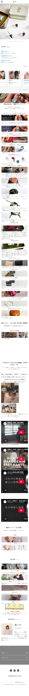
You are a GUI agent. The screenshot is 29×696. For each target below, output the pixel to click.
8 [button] (20, 41)
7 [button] (19, 41)
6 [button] (17, 41)
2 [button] (10, 41)
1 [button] (8, 41)
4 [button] (13, 41)
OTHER (4, 657)
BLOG (4, 653)
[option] (14, 21)
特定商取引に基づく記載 (19, 682)
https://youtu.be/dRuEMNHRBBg (10, 444)
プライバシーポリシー (9, 682)
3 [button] (11, 41)
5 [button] (15, 41)
